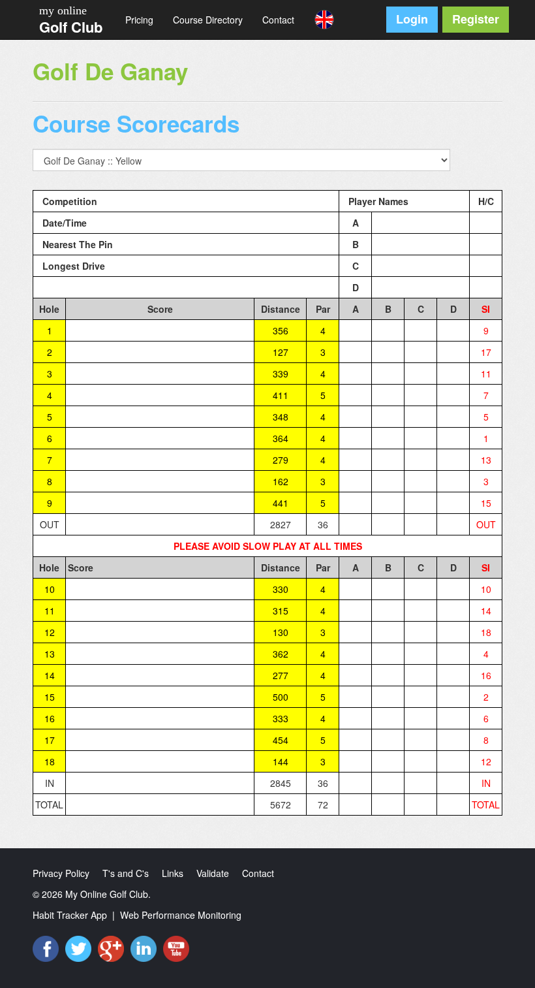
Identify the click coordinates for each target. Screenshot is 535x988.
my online (63, 10)
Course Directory (208, 19)
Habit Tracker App (70, 914)
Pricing (139, 19)
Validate (212, 873)
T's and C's (125, 873)
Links (172, 873)
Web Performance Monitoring (180, 914)
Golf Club (70, 26)
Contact (278, 19)
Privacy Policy (61, 873)
